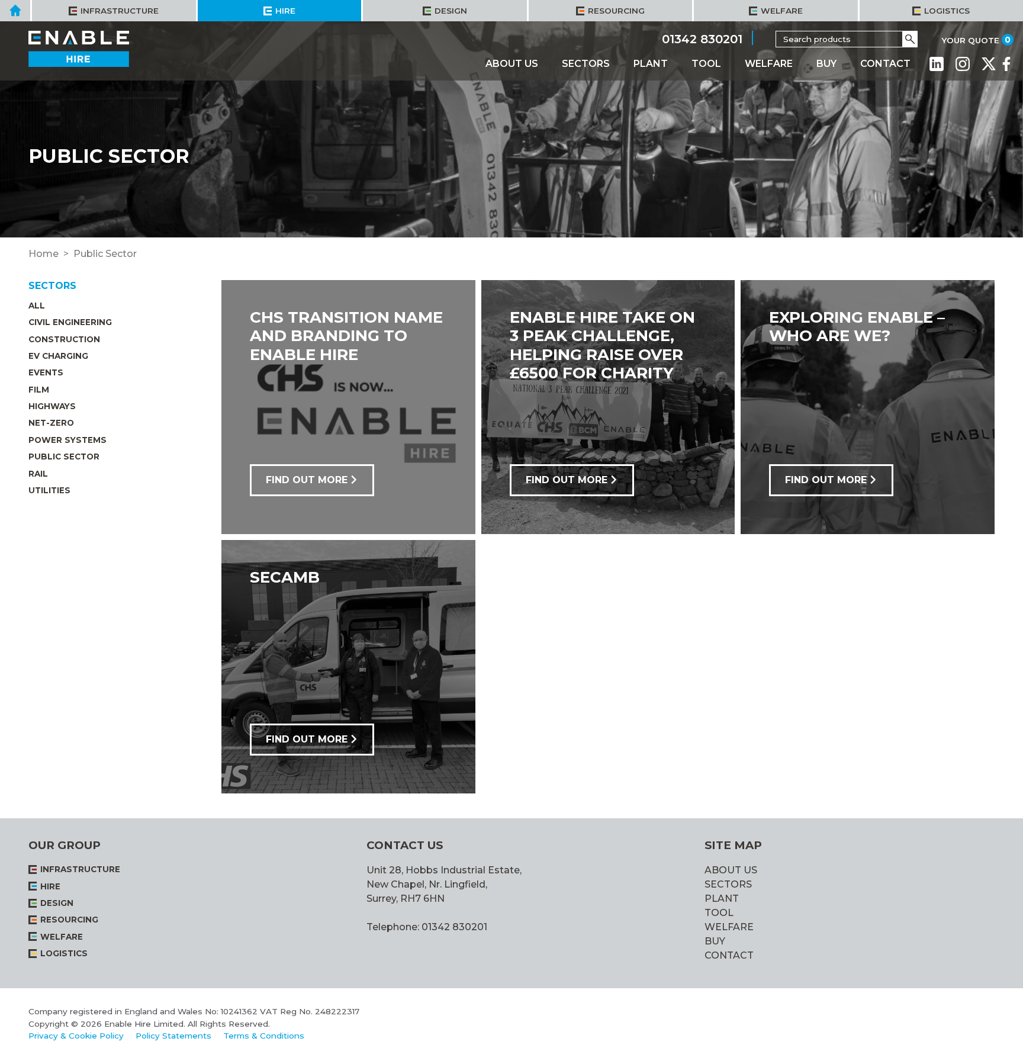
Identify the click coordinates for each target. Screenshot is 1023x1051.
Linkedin (936, 64)
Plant (650, 63)
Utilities (49, 490)
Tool (706, 63)
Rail (38, 473)
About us (511, 63)
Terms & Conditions (263, 1035)
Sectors (586, 63)
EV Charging (58, 356)
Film (38, 389)
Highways (52, 406)
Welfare (769, 63)
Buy (826, 63)
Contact (885, 63)
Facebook (1006, 64)
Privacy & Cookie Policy (76, 1035)
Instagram (963, 64)
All (36, 305)
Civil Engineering (70, 322)
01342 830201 (702, 38)
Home (43, 253)
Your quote (970, 40)
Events (45, 372)
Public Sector (63, 456)
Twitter (989, 64)
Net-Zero (51, 423)
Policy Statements (173, 1035)
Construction (64, 339)
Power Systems (67, 440)
